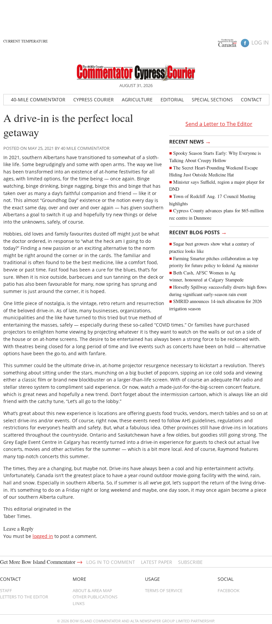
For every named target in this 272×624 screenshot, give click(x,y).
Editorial (172, 99)
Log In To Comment (110, 562)
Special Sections (212, 99)
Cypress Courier (93, 99)
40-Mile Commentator (38, 99)
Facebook (228, 590)
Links (79, 603)
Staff (6, 590)
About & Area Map (92, 590)
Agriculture (137, 99)
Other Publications (95, 597)
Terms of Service (163, 590)
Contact (251, 99)
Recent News (190, 141)
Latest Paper (156, 562)
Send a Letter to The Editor (218, 124)
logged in (43, 536)
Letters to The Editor (24, 597)
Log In (260, 42)
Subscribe (190, 562)
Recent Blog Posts (198, 232)
